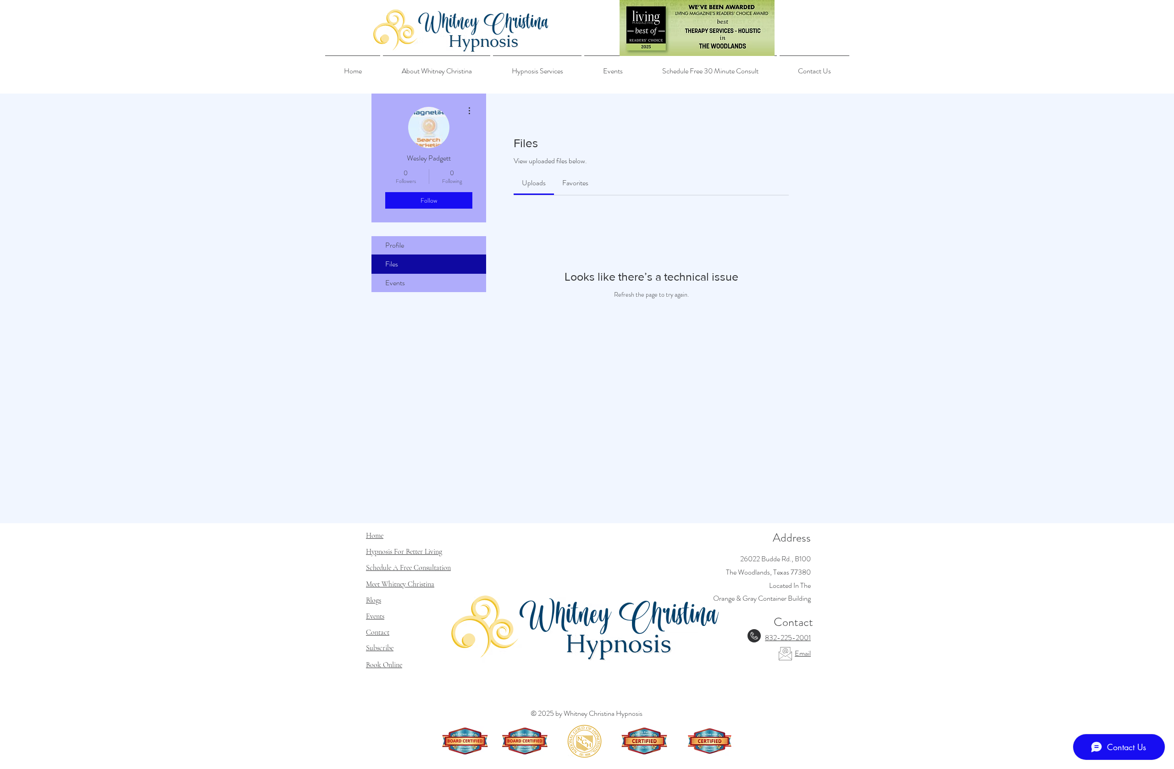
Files (391, 264)
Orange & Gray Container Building (762, 598)
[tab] (534, 183)
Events (395, 282)
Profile (394, 245)
